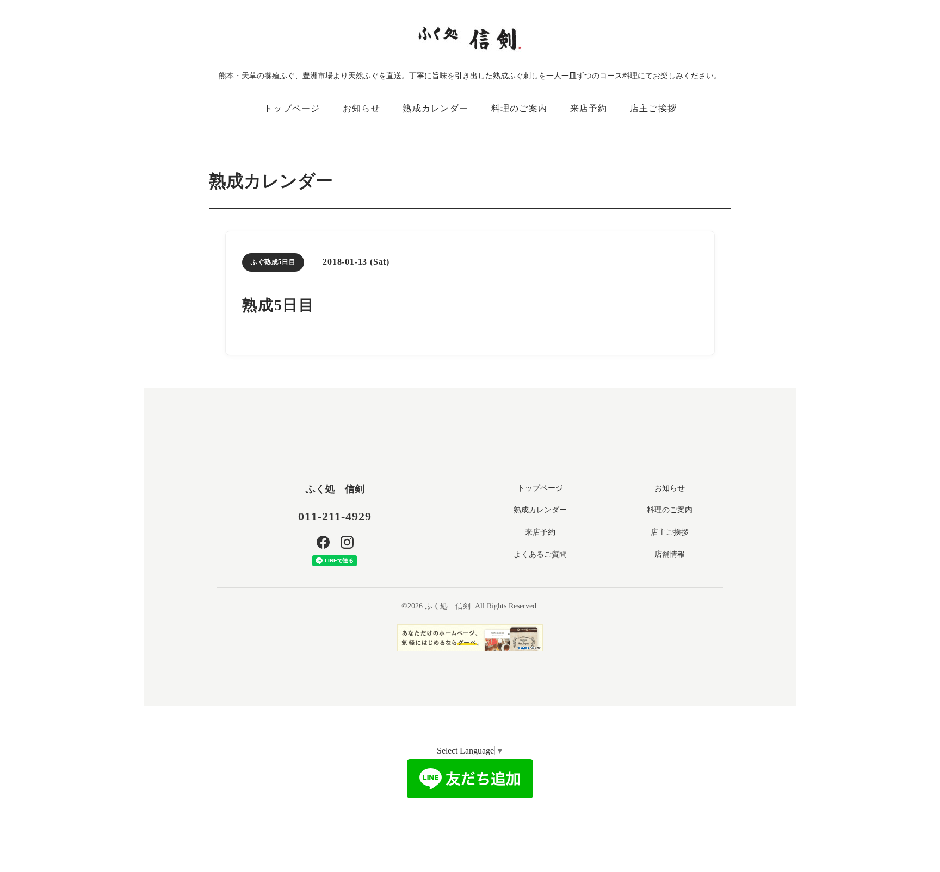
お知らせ (361, 108)
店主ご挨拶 (653, 108)
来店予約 (589, 108)
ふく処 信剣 (335, 489)
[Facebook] (323, 542)
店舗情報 (669, 554)
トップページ (292, 108)
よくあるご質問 (540, 554)
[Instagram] (347, 542)
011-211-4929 (335, 516)
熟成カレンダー (435, 108)
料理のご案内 (519, 108)
